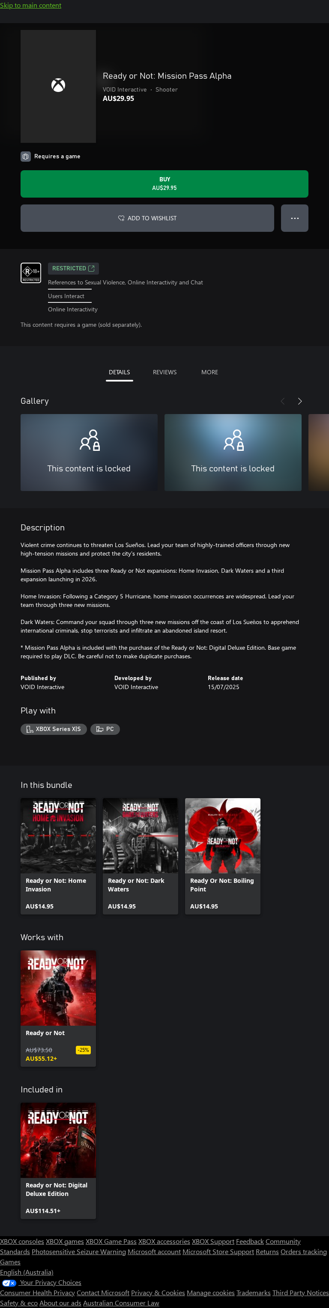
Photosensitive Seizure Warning (79, 1251)
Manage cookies (211, 1292)
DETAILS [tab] (119, 372)
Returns (267, 1251)
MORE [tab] (209, 372)
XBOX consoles (22, 1241)
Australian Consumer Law (121, 1302)
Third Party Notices (300, 1292)
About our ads (60, 1302)
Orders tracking (304, 1251)
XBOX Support (213, 1241)
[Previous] (282, 401)
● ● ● (295, 218)
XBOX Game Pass (111, 1241)
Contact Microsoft (103, 1292)
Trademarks (253, 1292)
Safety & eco (19, 1302)
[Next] (299, 401)
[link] (58, 856)
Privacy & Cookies (158, 1292)
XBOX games (65, 1241)
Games (10, 1261)
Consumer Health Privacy (37, 1292)
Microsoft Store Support (218, 1251)
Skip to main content (30, 4)
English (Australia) (27, 1271)
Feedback (250, 1241)
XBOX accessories (164, 1241)
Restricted (69, 269)
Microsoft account (154, 1251)
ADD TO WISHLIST (152, 218)
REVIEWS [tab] (164, 372)
